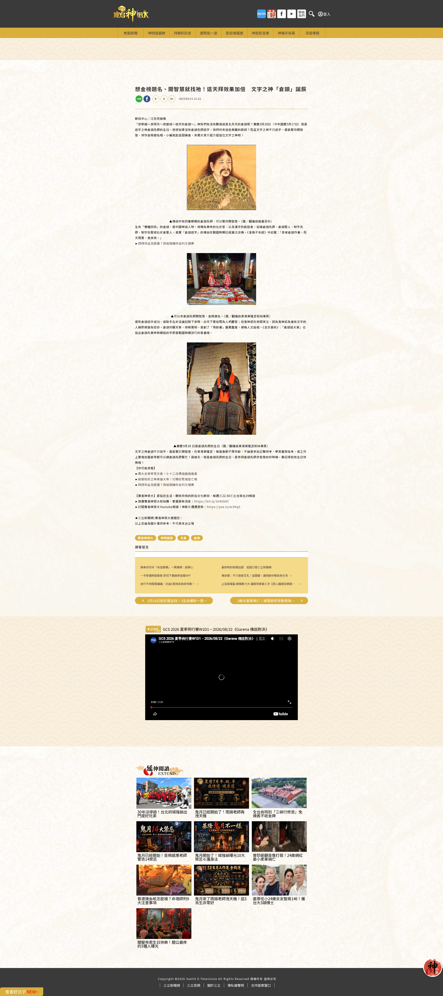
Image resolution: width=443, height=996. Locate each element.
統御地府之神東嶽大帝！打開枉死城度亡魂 (167, 479)
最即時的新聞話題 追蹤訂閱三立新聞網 (246, 567)
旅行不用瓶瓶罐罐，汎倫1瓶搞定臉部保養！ (168, 584)
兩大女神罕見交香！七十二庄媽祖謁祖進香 (167, 473)
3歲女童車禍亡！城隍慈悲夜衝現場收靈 (267, 600)
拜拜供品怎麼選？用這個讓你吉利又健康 (166, 243)
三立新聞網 (172, 985)
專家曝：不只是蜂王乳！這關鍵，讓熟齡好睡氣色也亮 (255, 575)
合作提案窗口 (261, 985)
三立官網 (193, 985)
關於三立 (213, 985)
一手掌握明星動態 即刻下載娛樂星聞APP (166, 575)
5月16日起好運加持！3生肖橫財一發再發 (177, 600)
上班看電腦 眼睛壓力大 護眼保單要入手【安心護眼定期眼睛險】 (258, 584)
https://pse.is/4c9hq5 (223, 507)
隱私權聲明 (236, 985)
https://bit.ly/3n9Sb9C (211, 501)
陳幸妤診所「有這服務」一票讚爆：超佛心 (167, 567)
